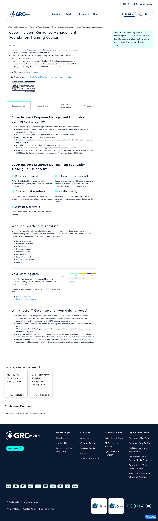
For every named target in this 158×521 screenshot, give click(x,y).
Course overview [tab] (18, 106)
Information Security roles (26, 299)
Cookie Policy (29, 508)
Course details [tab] (42, 106)
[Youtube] (148, 506)
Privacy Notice (13, 508)
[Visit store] (140, 14)
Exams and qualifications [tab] (65, 106)
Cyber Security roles (23, 296)
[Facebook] (136, 506)
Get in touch (135, 35)
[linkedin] (141, 506)
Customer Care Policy (139, 443)
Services (70, 14)
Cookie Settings (46, 508)
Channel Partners (88, 443)
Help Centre (62, 437)
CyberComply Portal (114, 437)
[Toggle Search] (146, 14)
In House (34, 72)
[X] (129, 506)
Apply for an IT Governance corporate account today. (51, 77)
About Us (84, 437)
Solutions (57, 14)
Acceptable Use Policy (139, 437)
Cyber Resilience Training (39, 27)
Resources (84, 14)
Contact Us (61, 443)
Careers (84, 453)
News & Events (87, 448)
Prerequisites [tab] (89, 106)
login (13, 413)
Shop (95, 14)
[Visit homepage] (21, 14)
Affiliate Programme (90, 458)
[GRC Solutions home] (29, 435)
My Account (147, 4)
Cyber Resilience (20, 27)
